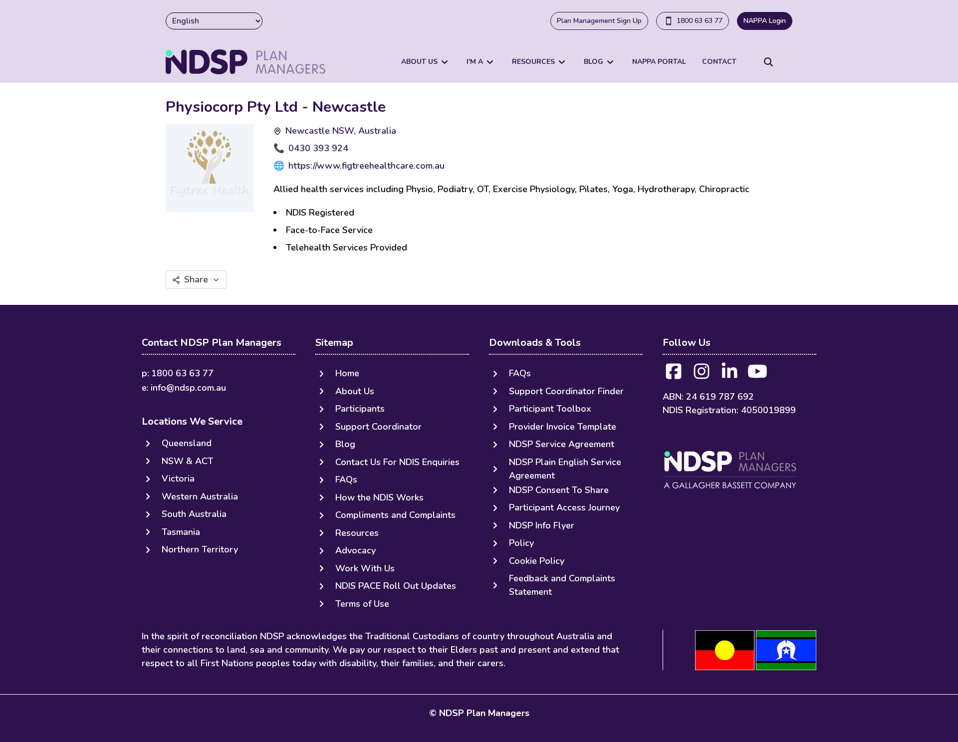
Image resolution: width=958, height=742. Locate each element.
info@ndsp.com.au (188, 388)
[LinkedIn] (729, 374)
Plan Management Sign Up (599, 20)
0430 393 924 (318, 148)
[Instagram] (702, 374)
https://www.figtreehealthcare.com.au (366, 166)
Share (196, 279)
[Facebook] (674, 374)
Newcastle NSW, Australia (340, 131)
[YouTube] (757, 374)
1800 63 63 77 (699, 20)
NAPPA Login (764, 20)
